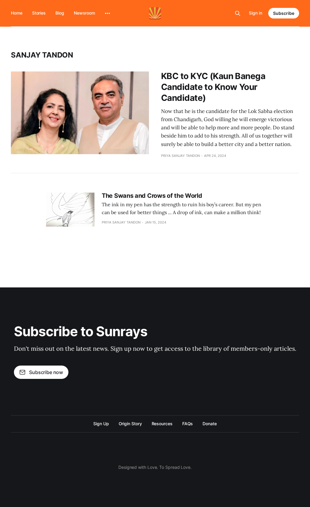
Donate (210, 423)
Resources (162, 423)
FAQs (187, 423)
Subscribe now (46, 372)
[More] (107, 13)
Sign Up (101, 423)
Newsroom (84, 12)
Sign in (255, 12)
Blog (59, 12)
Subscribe (283, 13)
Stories (39, 12)
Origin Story (130, 423)
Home (16, 12)
